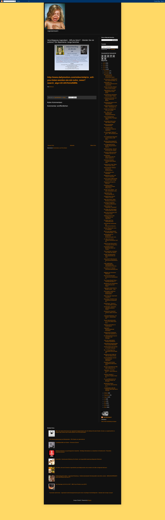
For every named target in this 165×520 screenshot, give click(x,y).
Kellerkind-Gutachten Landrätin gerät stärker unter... (110, 161)
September (107, 395)
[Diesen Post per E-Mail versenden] (69, 97)
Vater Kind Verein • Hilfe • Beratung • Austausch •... (110, 200)
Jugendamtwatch (107, 417)
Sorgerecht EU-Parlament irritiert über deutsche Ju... (110, 333)
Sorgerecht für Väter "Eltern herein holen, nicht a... (110, 165)
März (105, 407)
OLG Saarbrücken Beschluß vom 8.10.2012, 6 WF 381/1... (110, 138)
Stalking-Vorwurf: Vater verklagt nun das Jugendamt (109, 217)
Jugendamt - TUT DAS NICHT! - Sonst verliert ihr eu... (110, 371)
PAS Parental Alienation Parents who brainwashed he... (110, 277)
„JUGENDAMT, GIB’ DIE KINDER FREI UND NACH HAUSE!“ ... (111, 389)
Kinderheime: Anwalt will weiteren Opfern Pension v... (110, 312)
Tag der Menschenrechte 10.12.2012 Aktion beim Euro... (110, 321)
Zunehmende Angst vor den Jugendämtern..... (110, 103)
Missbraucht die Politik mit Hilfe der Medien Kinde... (110, 355)
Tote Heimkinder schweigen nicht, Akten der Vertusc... (110, 252)
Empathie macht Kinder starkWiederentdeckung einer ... (110, 363)
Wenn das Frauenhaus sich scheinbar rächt (110, 213)
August (106, 397)
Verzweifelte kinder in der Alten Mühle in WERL (110, 122)
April (105, 405)
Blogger (89, 500)
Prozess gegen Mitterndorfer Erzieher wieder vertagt (110, 179)
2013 (104, 67)
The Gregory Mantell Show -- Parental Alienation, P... (110, 281)
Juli (105, 399)
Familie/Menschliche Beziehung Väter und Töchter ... (109, 248)
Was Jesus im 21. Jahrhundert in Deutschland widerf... (109, 76)
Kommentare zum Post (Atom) (60, 148)
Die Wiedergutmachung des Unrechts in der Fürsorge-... (110, 337)
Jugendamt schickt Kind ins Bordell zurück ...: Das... (110, 288)
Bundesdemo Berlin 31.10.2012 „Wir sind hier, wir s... (110, 385)
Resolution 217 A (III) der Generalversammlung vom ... (111, 269)
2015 (104, 63)
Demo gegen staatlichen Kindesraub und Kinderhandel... (109, 292)
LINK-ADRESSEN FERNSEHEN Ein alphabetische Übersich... (110, 265)
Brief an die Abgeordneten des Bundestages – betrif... (111, 232)
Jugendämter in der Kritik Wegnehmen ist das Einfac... (110, 91)
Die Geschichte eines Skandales (109, 173)
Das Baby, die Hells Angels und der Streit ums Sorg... (110, 210)
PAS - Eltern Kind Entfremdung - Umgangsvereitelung (109, 113)
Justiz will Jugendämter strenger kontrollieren (109, 341)
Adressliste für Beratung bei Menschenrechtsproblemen (110, 260)
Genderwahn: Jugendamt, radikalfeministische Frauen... (110, 308)
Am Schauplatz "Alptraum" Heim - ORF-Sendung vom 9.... (111, 133)
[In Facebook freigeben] (74, 97)
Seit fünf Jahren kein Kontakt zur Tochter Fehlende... (110, 347)
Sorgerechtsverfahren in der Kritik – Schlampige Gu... (110, 106)
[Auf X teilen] (72, 97)
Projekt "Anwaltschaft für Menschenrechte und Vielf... (109, 256)
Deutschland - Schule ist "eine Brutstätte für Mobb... (110, 304)
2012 (104, 69)
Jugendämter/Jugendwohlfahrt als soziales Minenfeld (111, 344)
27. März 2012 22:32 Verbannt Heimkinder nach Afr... (111, 240)
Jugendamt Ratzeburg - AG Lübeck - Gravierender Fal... (110, 317)
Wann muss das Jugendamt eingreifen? (110, 296)
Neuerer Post (51, 145)
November (106, 73)
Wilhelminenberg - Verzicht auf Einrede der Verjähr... (110, 149)
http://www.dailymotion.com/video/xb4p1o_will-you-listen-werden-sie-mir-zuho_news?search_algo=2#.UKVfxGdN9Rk (70, 80)
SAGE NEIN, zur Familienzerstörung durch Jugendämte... (110, 84)
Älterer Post (93, 145)
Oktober (106, 393)
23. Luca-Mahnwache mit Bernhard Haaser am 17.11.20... (110, 380)
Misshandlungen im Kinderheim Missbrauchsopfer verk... (110, 236)
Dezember (106, 71)
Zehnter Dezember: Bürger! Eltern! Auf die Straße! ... (110, 87)
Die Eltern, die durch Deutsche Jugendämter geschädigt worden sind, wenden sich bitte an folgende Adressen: (81, 467)
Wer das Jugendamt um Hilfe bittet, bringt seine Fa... (110, 367)
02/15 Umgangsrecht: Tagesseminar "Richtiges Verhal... (110, 118)
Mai (105, 403)
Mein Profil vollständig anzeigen (108, 421)
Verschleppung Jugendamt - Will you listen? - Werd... (110, 95)
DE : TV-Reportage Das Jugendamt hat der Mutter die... (110, 351)
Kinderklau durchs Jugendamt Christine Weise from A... (109, 186)
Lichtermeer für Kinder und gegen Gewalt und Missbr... (110, 99)
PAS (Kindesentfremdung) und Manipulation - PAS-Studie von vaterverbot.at (67, 439)
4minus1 (52, 86)
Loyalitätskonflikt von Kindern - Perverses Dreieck (67, 442)
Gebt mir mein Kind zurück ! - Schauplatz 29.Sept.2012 (110, 244)
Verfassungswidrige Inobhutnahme (108, 125)
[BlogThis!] (71, 97)
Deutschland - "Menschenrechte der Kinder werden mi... (109, 157)
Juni (105, 401)
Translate (113, 49)
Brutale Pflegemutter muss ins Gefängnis (110, 228)
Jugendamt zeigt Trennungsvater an (109, 193)
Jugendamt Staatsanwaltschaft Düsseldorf (109, 329)
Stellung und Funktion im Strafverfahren (110, 325)
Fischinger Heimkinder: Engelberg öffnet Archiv (110, 203)
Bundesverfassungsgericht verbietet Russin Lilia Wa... (111, 142)
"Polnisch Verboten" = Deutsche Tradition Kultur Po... (110, 376)
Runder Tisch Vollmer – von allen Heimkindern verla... (110, 190)
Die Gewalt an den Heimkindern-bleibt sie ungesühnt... (110, 129)
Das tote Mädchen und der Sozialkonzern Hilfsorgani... (110, 359)
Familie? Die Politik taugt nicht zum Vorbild (110, 109)
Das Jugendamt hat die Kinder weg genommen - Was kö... (110, 146)
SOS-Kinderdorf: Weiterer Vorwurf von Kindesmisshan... (110, 169)
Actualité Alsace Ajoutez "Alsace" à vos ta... (109, 197)
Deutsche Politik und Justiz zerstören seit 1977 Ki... (110, 153)
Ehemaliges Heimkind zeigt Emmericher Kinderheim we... (110, 300)
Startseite (72, 145)
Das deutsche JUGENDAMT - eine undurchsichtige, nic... (111, 80)
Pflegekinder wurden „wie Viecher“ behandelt (110, 176)
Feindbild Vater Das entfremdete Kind (108, 221)
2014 (104, 65)
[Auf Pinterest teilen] (76, 97)
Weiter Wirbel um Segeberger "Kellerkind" (110, 206)
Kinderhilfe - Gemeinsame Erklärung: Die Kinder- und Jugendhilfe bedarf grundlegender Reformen (79, 459)
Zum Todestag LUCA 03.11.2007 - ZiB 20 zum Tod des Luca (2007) (71, 484)
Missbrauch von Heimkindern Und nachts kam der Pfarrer (111, 285)
